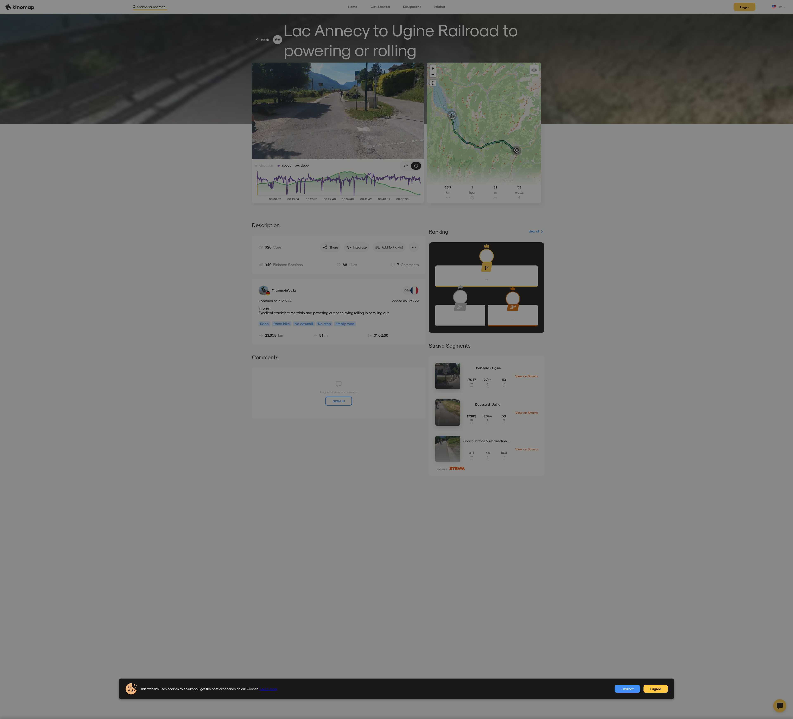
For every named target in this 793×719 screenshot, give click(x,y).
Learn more (268, 689)
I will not (627, 689)
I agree (655, 689)
